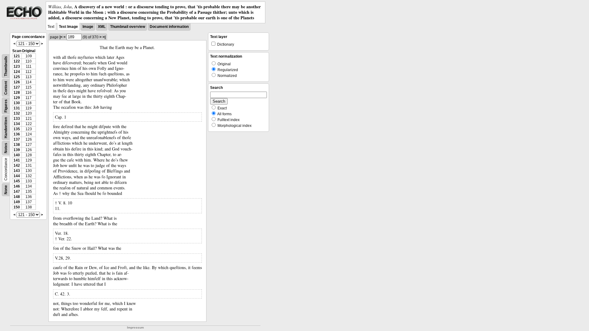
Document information (169, 27)
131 (16, 108)
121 (16, 56)
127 (16, 87)
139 (16, 150)
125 (16, 77)
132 (16, 113)
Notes (6, 148)
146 (16, 186)
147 (16, 191)
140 (16, 155)
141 (16, 160)
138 (16, 145)
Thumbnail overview (127, 27)
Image (88, 27)
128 (16, 92)
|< (61, 37)
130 (16, 103)
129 (16, 98)
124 (16, 72)
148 (16, 197)
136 (16, 134)
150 (16, 207)
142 (16, 165)
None (6, 189)
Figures (6, 105)
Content (6, 88)
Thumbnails (6, 66)
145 (16, 181)
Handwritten (6, 127)
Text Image (68, 27)
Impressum (135, 327)
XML (102, 27)
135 (16, 129)
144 (16, 176)
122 (16, 61)
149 (16, 202)
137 (16, 139)
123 (16, 66)
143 (16, 171)
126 (16, 82)
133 (16, 118)
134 (16, 124)
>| (104, 37)
